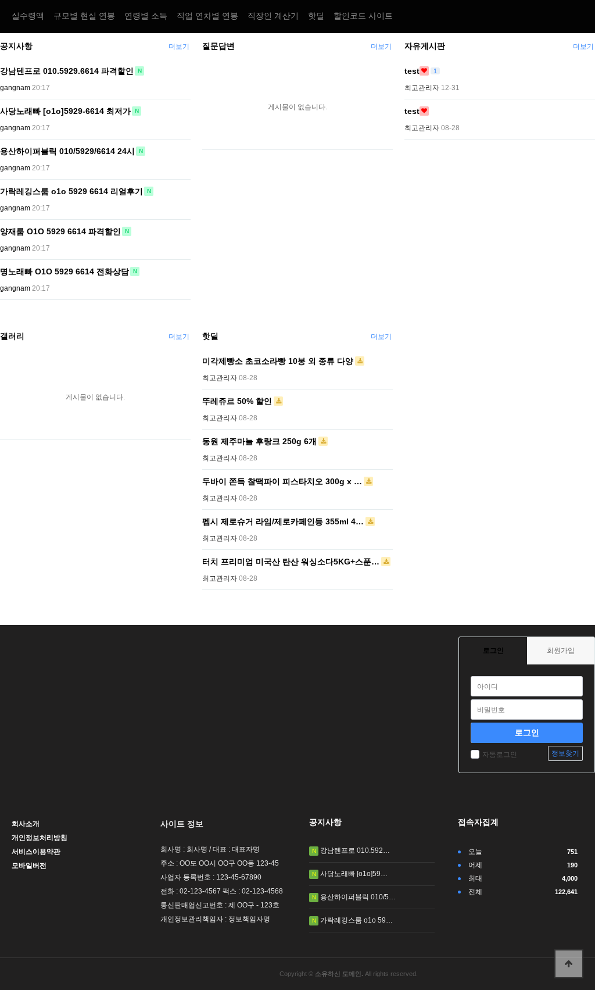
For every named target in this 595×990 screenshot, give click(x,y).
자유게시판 (424, 46)
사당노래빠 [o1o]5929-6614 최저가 (65, 111)
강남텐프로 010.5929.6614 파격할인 (67, 71)
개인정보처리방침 (39, 838)
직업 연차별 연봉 (207, 15)
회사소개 (26, 824)
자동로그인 (499, 754)
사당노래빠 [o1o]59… (354, 874)
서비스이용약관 (36, 852)
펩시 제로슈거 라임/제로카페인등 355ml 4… (283, 521)
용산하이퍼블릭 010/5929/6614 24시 (67, 151)
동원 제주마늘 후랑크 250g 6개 (259, 441)
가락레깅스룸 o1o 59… (356, 920)
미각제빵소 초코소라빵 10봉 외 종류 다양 (277, 361)
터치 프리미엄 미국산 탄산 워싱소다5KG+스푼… (290, 561)
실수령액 (28, 15)
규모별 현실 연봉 (84, 15)
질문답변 (218, 46)
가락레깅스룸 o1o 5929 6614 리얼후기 (71, 191)
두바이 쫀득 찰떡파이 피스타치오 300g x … (282, 481)
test (412, 71)
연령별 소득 (145, 15)
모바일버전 (29, 866)
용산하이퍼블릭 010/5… (358, 897)
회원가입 (561, 650)
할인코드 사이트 (363, 15)
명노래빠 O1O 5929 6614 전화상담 (64, 271)
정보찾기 (565, 753)
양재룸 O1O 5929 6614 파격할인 (60, 231)
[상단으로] (568, 963)
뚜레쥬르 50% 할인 (237, 401)
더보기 (179, 46)
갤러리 (12, 336)
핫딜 (316, 15)
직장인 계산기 (273, 15)
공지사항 (16, 46)
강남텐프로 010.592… (355, 850)
